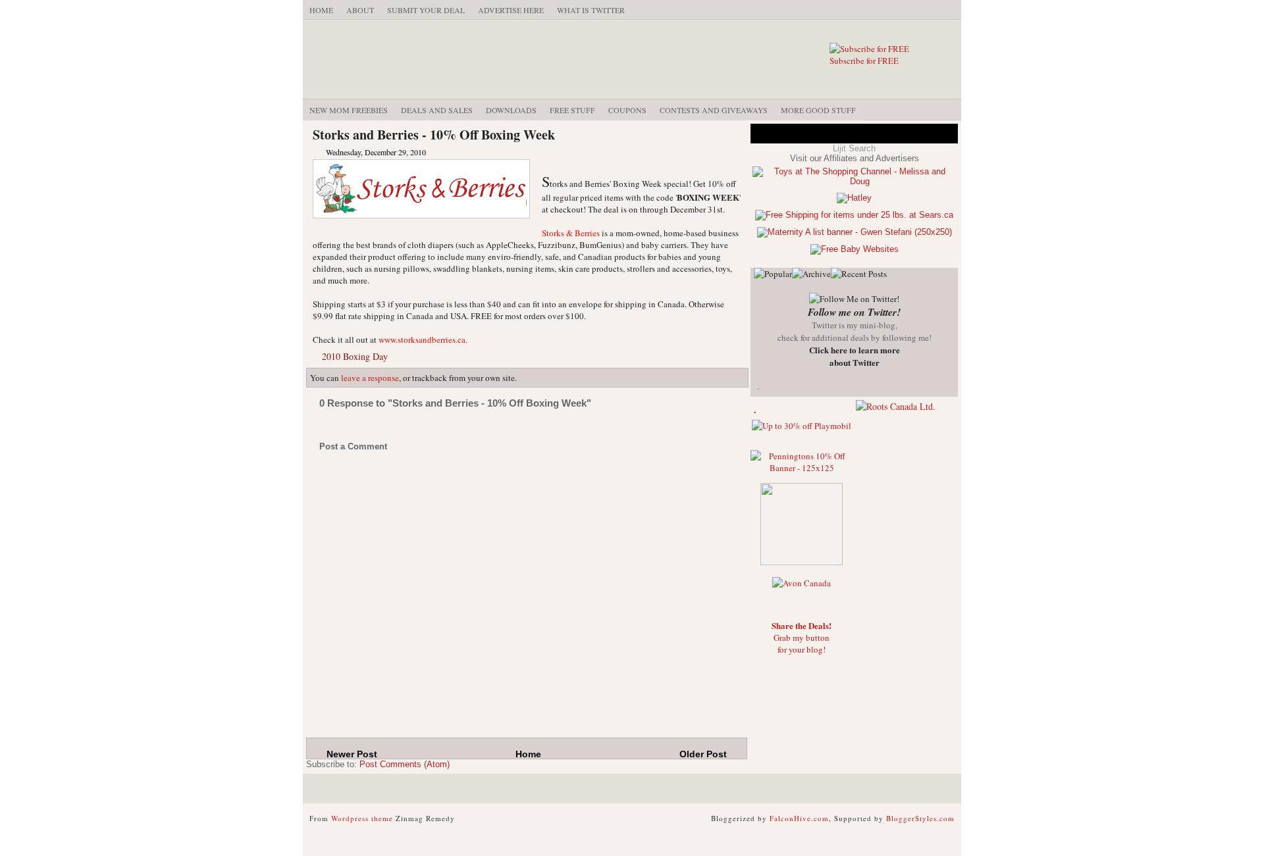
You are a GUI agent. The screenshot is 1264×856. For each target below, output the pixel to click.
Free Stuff (572, 110)
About (360, 10)
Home (321, 10)
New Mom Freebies (348, 110)
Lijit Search (854, 148)
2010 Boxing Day (355, 356)
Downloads (511, 110)
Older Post (703, 754)
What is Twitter (591, 10)
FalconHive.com (799, 818)
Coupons (627, 110)
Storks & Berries (571, 233)
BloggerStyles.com (920, 818)
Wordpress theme (362, 818)
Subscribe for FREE (864, 60)
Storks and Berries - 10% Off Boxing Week (434, 134)
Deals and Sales (437, 110)
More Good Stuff (818, 110)
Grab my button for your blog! (801, 637)
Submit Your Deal (426, 10)
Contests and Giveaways (714, 110)
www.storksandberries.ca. (423, 339)
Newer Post (352, 754)
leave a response (370, 378)
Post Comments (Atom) (404, 764)
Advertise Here (511, 10)
